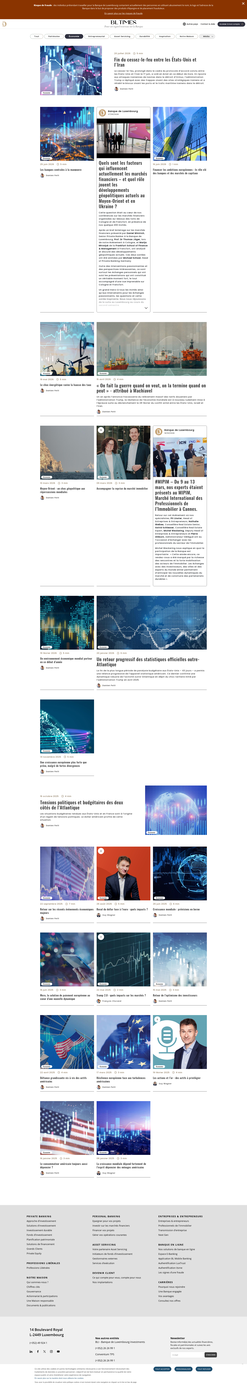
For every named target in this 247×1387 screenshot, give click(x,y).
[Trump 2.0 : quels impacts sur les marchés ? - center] (124, 959)
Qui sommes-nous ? (37, 1282)
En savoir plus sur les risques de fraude (123, 13)
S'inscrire (210, 1355)
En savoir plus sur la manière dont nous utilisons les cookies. (59, 1378)
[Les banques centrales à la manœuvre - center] (67, 134)
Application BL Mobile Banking (174, 1258)
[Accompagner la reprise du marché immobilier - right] (124, 453)
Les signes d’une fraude (171, 1272)
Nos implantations (102, 1282)
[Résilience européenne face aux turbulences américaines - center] (124, 1042)
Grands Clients (34, 1248)
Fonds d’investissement (39, 1234)
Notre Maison (187, 36)
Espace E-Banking (167, 1253)
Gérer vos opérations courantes (109, 1234)
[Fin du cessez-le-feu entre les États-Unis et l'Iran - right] (71, 70)
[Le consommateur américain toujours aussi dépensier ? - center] (67, 1128)
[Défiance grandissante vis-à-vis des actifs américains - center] (67, 1042)
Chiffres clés (33, 1286)
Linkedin (31, 1352)
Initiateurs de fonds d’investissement (112, 1253)
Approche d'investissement (41, 1221)
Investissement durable (39, 1230)
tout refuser (204, 1369)
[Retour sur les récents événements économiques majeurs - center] (67, 873)
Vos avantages (166, 1296)
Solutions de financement (40, 1244)
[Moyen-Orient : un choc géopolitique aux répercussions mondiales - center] (67, 453)
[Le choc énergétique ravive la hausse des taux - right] (67, 349)
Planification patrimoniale (41, 1239)
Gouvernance (34, 1291)
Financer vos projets (103, 1230)
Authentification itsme (170, 1267)
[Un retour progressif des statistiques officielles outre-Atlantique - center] (152, 623)
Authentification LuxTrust (172, 1263)
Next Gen (163, 1234)
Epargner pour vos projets (106, 1221)
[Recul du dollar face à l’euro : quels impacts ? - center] (124, 873)
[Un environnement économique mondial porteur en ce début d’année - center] (67, 623)
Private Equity (34, 1253)
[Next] (146, 138)
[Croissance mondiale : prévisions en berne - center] (180, 873)
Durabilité (145, 36)
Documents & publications (41, 1305)
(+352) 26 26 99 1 (105, 1348)
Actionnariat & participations (42, 1296)
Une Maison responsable (40, 1300)
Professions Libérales (38, 1267)
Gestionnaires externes (104, 1258)
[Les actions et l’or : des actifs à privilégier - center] (180, 1042)
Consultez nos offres (169, 1300)
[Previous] (101, 138)
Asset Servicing (122, 36)
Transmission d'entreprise (172, 1230)
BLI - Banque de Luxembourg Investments (120, 1342)
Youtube (58, 1352)
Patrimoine (54, 36)
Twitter (44, 1352)
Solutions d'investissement (41, 1225)
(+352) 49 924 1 (38, 1342)
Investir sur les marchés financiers (111, 1225)
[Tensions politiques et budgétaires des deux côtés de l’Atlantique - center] (176, 810)
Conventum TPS (104, 1354)
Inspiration (165, 36)
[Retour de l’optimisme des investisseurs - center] (180, 959)
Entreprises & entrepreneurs (173, 1221)
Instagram (51, 1352)
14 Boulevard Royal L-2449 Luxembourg (47, 1332)
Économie (74, 36)
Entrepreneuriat (96, 36)
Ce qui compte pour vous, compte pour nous (116, 1277)
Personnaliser (183, 1369)
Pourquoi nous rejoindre (171, 1286)
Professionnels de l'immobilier (175, 1225)
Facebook (38, 1352)
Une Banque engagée (170, 1291)
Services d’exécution (103, 1263)
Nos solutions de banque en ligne (176, 1249)
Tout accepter (162, 1369)
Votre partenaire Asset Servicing (109, 1249)
